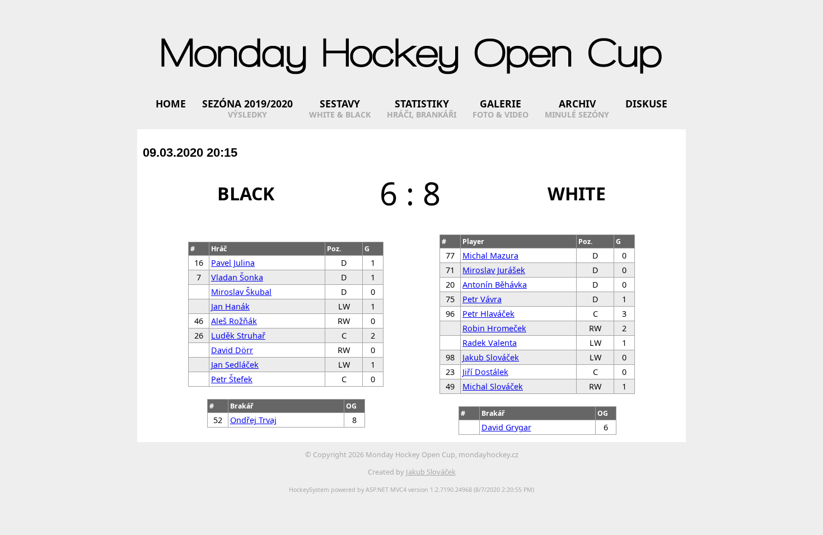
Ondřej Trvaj (253, 420)
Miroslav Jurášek (493, 270)
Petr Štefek (231, 379)
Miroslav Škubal (241, 292)
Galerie (500, 103)
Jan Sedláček (235, 364)
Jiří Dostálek (485, 372)
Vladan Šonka (237, 277)
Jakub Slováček (490, 357)
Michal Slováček (492, 386)
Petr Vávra (482, 299)
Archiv (577, 103)
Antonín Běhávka (494, 284)
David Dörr (232, 350)
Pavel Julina (233, 262)
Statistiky (422, 103)
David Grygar (506, 427)
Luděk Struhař (238, 335)
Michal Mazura (490, 255)
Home (171, 103)
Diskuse (646, 103)
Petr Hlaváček (488, 313)
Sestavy (340, 103)
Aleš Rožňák (234, 321)
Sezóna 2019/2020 (247, 103)
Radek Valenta (489, 342)
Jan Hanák (230, 306)
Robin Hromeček (494, 328)
